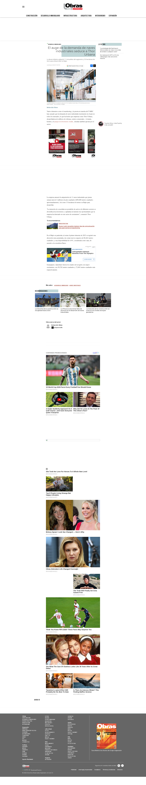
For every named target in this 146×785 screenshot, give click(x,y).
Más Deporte (48, 722)
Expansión (113, 15)
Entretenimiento (49, 732)
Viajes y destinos (73, 751)
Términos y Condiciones (109, 769)
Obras (24, 716)
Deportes (47, 734)
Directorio (120, 769)
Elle (69, 737)
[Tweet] (94, 65)
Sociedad (24, 756)
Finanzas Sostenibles (51, 750)
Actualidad (48, 759)
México (24, 748)
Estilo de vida (72, 743)
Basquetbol (48, 721)
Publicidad (73, 769)
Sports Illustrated (27, 759)
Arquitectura (86, 15)
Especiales (71, 719)
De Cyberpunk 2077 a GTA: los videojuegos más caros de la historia (109, 56)
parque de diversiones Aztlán (63, 121)
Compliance (97, 769)
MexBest (70, 746)
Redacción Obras (56, 325)
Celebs (69, 741)
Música (47, 737)
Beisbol (47, 718)
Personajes (71, 753)
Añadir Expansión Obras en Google (76, 65)
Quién (69, 722)
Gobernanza (48, 746)
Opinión (24, 754)
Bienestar (70, 754)
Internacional (26, 733)
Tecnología (25, 735)
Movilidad (48, 748)
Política (24, 745)
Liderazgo (70, 716)
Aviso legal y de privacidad (85, 769)
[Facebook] (91, 65)
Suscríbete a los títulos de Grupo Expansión (107, 750)
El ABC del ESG (49, 753)
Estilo (47, 730)
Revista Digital (49, 726)
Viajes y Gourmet (50, 738)
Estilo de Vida (72, 756)
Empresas (25, 729)
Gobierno (24, 746)
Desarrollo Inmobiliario (50, 15)
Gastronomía (71, 748)
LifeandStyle (25, 742)
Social (47, 745)
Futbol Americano (50, 719)
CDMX (23, 751)
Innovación (48, 751)
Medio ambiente (49, 743)
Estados (24, 753)
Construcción (31, 15)
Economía (24, 732)
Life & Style (48, 729)
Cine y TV (47, 735)
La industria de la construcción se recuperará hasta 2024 (46, 309)
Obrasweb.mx (122, 765)
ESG (23, 738)
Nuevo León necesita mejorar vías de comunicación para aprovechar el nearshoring (76, 227)
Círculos (70, 727)
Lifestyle (47, 724)
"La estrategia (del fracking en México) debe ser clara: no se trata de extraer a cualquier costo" (110, 50)
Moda (69, 729)
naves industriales (75, 285)
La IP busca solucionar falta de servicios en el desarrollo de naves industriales (72, 310)
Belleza (70, 730)
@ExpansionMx (58, 327)
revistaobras (119, 765)
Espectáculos (72, 724)
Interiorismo (100, 15)
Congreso (25, 749)
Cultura (70, 734)
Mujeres (24, 740)
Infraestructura (70, 15)
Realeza (70, 725)
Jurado (70, 757)
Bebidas (70, 749)
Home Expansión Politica (29, 730)
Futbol (47, 716)
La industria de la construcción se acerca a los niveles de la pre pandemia (98, 310)
